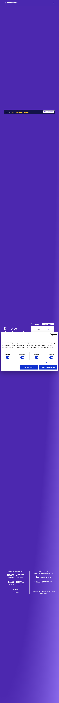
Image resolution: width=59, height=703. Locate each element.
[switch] (22, 357)
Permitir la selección (29, 367)
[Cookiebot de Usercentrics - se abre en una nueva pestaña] (51, 334)
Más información (48, 111)
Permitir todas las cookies (48, 367)
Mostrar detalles (50, 362)
